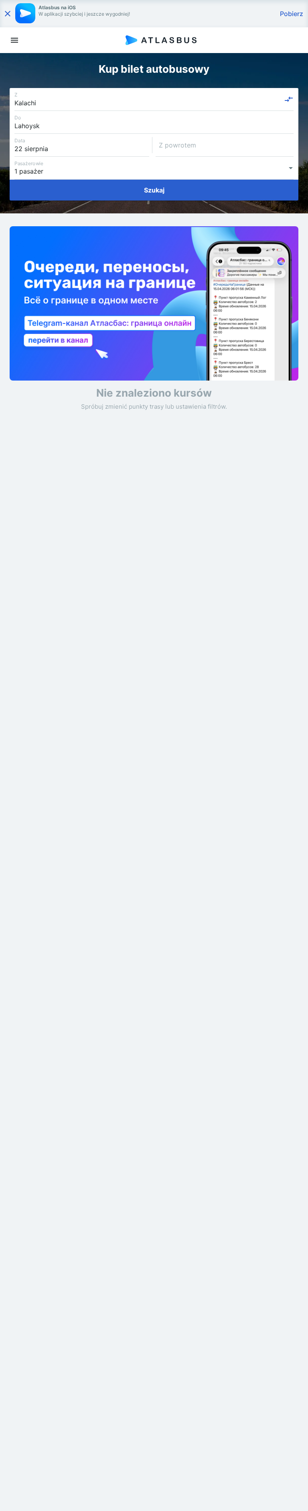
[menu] (14, 40)
